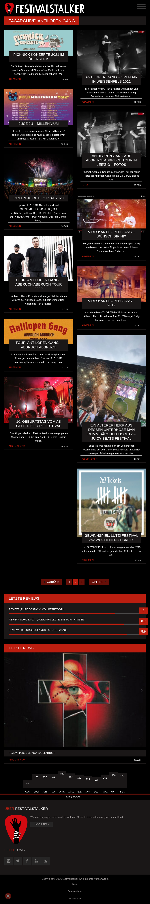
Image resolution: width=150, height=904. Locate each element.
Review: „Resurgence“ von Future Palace (38, 630)
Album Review (17, 446)
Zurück (53, 581)
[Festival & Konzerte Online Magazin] (39, 8)
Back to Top (73, 797)
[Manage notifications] (8, 896)
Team (75, 884)
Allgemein (15, 79)
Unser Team (42, 824)
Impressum (75, 898)
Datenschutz (75, 891)
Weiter (97, 581)
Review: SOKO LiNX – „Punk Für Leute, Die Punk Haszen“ (47, 619)
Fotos (85, 184)
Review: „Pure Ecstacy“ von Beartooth (36, 609)
